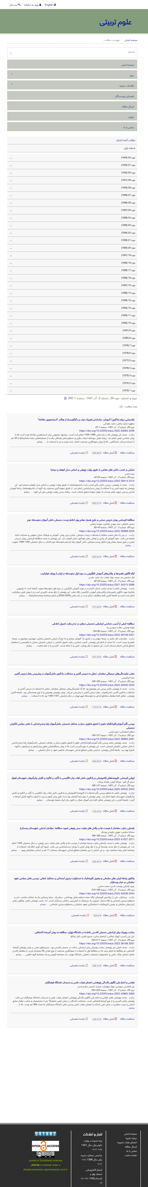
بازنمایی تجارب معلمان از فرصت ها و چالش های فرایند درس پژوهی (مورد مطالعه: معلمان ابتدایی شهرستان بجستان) (77, 828)
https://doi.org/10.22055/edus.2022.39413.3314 (106, 480)
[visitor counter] (45, 1134)
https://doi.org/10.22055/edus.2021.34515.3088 (106, 584)
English (49, 4)
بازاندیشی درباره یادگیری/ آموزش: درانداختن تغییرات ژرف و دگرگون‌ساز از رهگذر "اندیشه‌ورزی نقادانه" (86, 419)
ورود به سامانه (31, 4)
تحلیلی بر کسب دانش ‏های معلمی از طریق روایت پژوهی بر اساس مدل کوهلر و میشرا (92, 469)
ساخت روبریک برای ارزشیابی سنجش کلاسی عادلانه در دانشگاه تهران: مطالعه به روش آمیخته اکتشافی (84, 932)
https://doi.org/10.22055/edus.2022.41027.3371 (106, 839)
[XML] (65, 398)
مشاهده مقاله (127, 452)
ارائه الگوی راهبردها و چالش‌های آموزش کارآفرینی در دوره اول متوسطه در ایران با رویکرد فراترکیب (87, 573)
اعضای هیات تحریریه (127, 1142)
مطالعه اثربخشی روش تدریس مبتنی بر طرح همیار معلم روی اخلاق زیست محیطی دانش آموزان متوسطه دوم (80, 519)
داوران (131, 116)
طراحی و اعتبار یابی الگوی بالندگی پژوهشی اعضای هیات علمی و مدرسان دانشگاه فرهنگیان (89, 982)
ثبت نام (14, 4)
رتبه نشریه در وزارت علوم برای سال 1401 (91, 1142)
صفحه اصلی (130, 39)
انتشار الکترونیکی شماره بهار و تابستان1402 (94, 1173)
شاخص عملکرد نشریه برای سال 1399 (91, 1157)
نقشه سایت (131, 1155)
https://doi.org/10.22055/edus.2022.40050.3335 (106, 684)
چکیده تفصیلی (78, 452)
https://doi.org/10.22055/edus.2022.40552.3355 (106, 789)
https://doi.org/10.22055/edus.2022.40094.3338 (106, 430)
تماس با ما (128, 127)
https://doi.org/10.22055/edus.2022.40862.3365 (106, 993)
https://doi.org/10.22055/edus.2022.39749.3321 (106, 634)
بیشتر (39, 441)
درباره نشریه (131, 1138)
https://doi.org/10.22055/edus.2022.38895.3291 (106, 738)
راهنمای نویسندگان (124, 96)
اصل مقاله (103, 452)
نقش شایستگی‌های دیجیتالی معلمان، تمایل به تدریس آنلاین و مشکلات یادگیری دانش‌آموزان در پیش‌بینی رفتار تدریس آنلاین (74, 673)
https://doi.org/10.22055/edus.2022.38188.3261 (106, 943)
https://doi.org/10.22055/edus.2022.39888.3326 (106, 530)
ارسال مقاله (128, 106)
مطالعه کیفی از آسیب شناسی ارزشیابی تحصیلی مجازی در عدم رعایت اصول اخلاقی (93, 623)
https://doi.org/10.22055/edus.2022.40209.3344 (106, 893)
